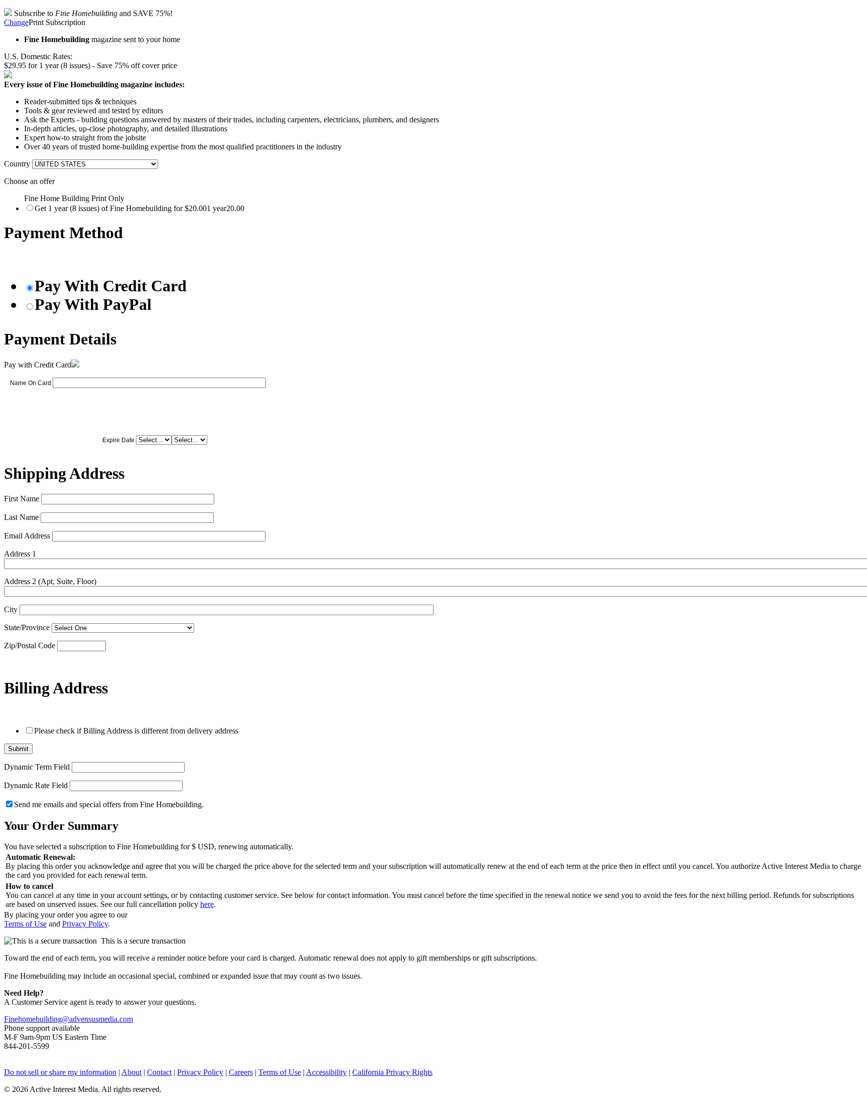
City (11, 609)
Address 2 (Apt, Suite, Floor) (50, 581)
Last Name (21, 517)
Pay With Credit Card (111, 286)
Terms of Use (25, 924)
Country (17, 163)
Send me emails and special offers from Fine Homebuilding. (109, 804)
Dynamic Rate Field (36, 785)
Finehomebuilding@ (36, 1019)
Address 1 (20, 553)
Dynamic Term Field (37, 767)
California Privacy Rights (392, 1072)
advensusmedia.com (101, 1019)
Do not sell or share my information (60, 1072)
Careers (241, 1072)
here (207, 904)
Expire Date (118, 440)
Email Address (27, 535)
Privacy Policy (85, 924)
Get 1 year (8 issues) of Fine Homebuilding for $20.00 (139, 208)
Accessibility (326, 1072)
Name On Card (30, 383)
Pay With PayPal (93, 304)
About (131, 1072)
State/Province (27, 627)
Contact (159, 1072)
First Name (21, 498)
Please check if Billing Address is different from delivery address (136, 730)
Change (16, 22)
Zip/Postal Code (29, 645)
